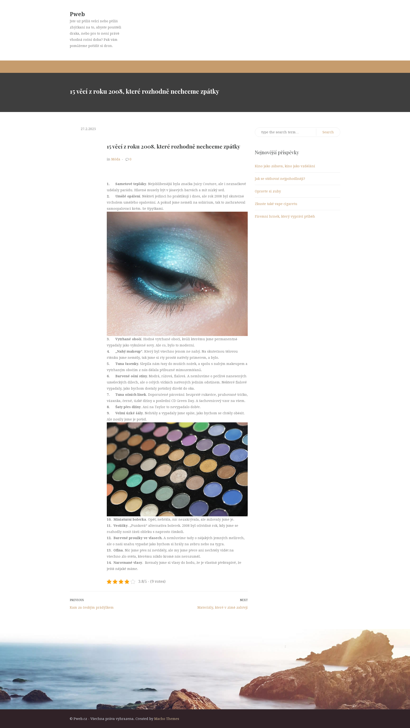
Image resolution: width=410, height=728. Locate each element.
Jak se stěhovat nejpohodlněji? (280, 179)
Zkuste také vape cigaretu (276, 204)
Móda (115, 159)
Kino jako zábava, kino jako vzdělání (285, 166)
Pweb (77, 14)
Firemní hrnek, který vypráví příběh (285, 216)
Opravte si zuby (268, 191)
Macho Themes (166, 719)
